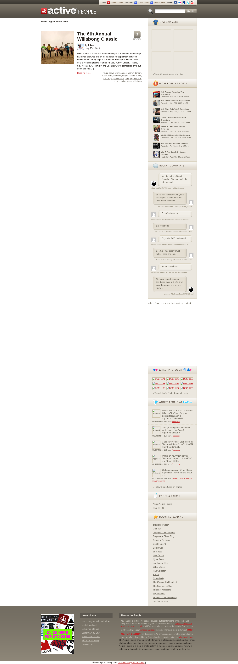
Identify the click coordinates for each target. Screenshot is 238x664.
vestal (129, 81)
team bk (137, 78)
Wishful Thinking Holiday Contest (175, 135)
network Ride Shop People (68, 10)
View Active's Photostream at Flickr (171, 393)
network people (143, 2)
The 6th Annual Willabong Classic (97, 36)
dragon (125, 76)
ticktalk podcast (89, 625)
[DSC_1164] (173, 388)
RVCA (156, 574)
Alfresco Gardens (147, 630)
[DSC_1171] (159, 379)
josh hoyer (108, 78)
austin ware (107, 76)
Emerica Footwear (161, 540)
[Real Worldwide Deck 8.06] (161, 61)
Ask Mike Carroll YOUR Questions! (176, 101)
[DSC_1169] (188, 379)
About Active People (162, 504)
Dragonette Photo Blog (163, 536)
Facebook (176, 436)
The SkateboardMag (162, 586)
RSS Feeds (158, 508)
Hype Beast (158, 559)
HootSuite (176, 422)
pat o (127, 78)
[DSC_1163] (188, 388)
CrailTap (157, 529)
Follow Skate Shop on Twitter (168, 487)
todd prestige (120, 81)
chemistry (117, 76)
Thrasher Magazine (162, 590)
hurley (138, 76)
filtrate (132, 76)
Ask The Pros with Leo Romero (174, 144)
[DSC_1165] (159, 388)
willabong (137, 81)
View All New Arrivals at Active (168, 74)
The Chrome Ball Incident (165, 582)
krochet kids (118, 78)
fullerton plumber (186, 637)
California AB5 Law (90, 633)
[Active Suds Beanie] (161, 39)
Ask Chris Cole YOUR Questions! (175, 109)
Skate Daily (158, 578)
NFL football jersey (90, 640)
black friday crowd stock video (96, 621)
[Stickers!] (57, 633)
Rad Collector (159, 571)
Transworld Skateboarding (165, 597)
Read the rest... (84, 73)
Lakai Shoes (159, 567)
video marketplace (90, 629)
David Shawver (159, 2)
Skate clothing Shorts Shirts (131, 662)
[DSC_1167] (173, 383)
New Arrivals (87, 644)
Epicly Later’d (159, 544)
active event (114, 73)
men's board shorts (91, 636)
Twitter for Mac (177, 478)
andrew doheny (134, 73)
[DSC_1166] (188, 383)
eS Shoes (157, 551)
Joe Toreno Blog (160, 563)
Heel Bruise (158, 555)
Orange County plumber (164, 532)
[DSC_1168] (159, 383)
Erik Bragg (158, 548)
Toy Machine (159, 593)
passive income (160, 601)
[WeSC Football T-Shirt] (183, 39)
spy (131, 78)
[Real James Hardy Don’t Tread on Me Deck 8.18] (183, 61)
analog (123, 73)
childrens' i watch (161, 525)
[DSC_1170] (173, 379)
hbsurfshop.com (117, 2)
